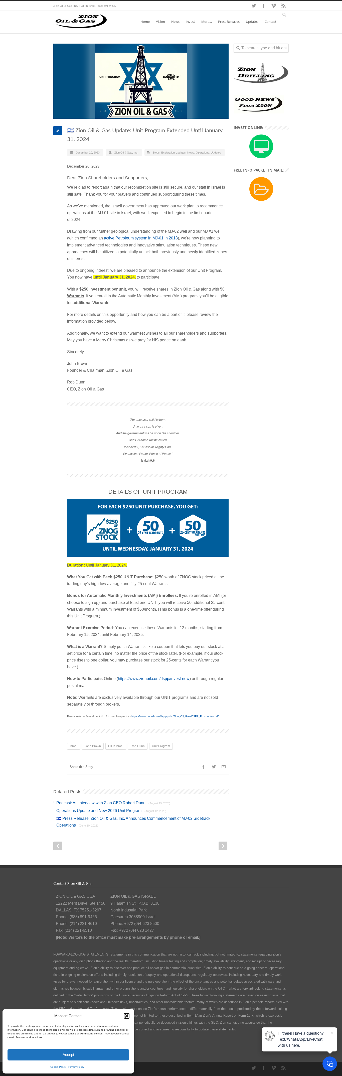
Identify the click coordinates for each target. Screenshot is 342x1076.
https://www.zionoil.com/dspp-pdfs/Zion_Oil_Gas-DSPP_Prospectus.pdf (175, 716)
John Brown (93, 746)
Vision (160, 21)
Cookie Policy (58, 1066)
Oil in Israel (115, 746)
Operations (202, 152)
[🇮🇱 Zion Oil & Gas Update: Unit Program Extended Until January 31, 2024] (141, 81)
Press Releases (229, 21)
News (175, 21)
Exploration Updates (173, 152)
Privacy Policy (76, 1066)
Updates (252, 21)
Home (145, 21)
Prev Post (57, 846)
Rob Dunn (138, 746)
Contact (270, 21)
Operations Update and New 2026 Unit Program (111, 811)
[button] (126, 1015)
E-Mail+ (224, 767)
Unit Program (161, 746)
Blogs (156, 152)
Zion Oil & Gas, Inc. (126, 152)
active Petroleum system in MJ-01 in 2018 (141, 238)
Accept (68, 1054)
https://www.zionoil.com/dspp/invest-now (154, 679)
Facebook (264, 6)
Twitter (254, 6)
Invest (190, 21)
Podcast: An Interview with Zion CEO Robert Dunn (113, 803)
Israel (73, 746)
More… (206, 21)
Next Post (223, 846)
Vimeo (274, 6)
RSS (284, 6)
